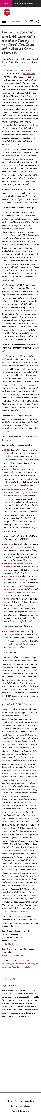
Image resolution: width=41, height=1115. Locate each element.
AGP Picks (6, 4)
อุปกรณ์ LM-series (30, 492)
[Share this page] (37, 21)
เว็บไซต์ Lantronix (28, 704)
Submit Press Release (20, 1106)
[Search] (26, 21)
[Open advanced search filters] (31, 21)
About (9, 1101)
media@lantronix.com (11, 944)
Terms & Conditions (20, 1111)
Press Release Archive (24, 1101)
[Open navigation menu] (4, 21)
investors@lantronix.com (12, 955)
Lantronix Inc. (29, 74)
